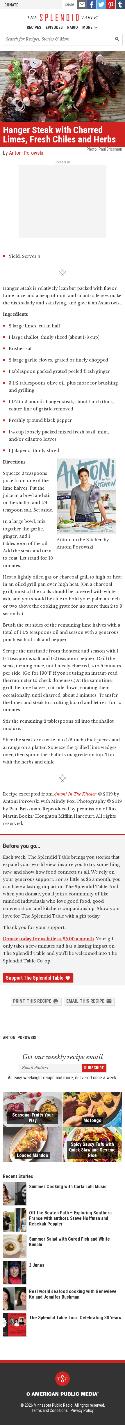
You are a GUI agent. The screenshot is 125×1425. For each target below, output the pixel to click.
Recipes (34, 27)
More (87, 27)
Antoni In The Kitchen (75, 794)
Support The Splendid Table (34, 978)
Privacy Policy (82, 1410)
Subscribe (94, 1068)
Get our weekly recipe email (62, 1057)
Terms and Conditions (50, 1410)
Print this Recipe (32, 1001)
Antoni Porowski (26, 153)
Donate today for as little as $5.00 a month (48, 938)
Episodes (54, 27)
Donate (11, 5)
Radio (72, 27)
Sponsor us (63, 162)
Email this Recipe (85, 1001)
